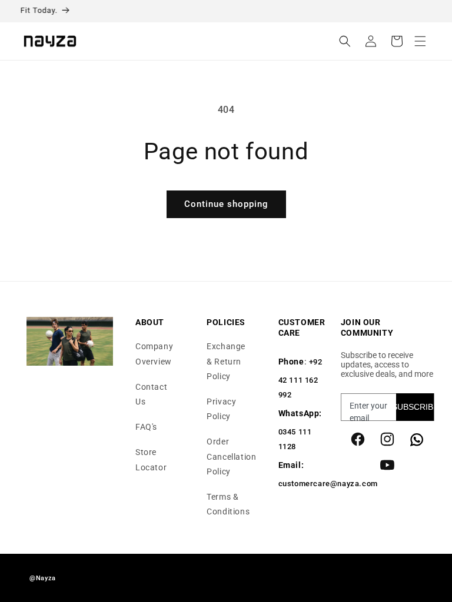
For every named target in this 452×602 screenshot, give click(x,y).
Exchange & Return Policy (226, 361)
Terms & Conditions (228, 504)
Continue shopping (226, 204)
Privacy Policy (221, 409)
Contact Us (151, 394)
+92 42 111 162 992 (300, 378)
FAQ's (146, 427)
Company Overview (154, 354)
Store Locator (151, 459)
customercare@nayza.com (328, 483)
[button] (420, 41)
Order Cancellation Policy (231, 456)
